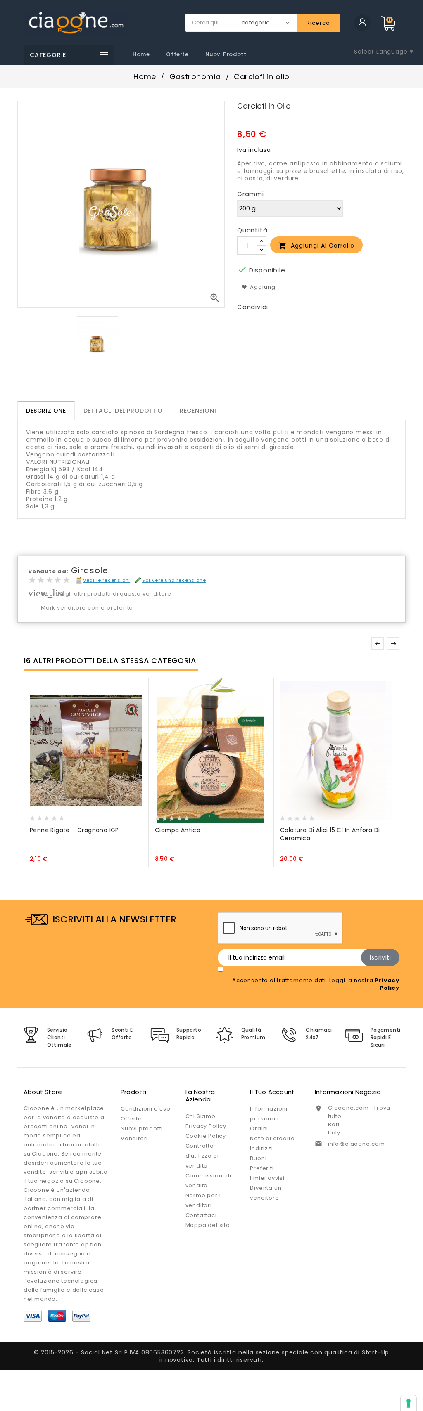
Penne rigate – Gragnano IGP (74, 830)
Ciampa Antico (177, 830)
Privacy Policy (205, 1126)
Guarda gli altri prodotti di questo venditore (106, 594)
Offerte (177, 54)
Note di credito (272, 1138)
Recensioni (198, 411)
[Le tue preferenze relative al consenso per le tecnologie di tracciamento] (408, 1403)
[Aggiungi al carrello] (38, 815)
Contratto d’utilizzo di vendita (202, 1156)
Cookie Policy (205, 1136)
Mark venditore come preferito (87, 608)
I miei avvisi (267, 1178)
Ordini (259, 1128)
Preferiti (261, 1168)
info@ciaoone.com (356, 1144)
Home (141, 54)
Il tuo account (272, 1091)
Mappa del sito (207, 1225)
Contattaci (201, 1215)
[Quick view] (69, 815)
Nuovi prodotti (226, 54)
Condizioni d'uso (146, 1109)
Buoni (258, 1158)
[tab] (46, 410)
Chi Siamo (200, 1116)
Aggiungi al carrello (316, 245)
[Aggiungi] (54, 815)
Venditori (134, 1138)
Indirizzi (261, 1148)
